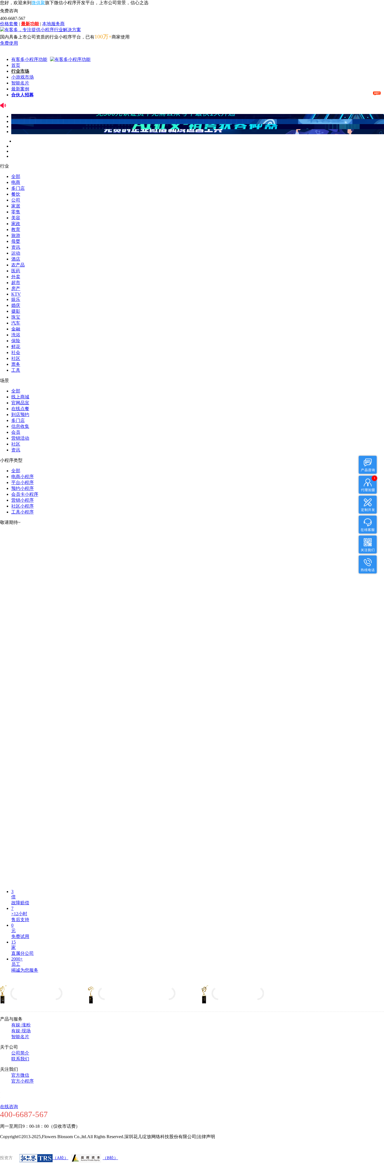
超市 (15, 282)
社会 (15, 352)
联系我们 (20, 1058)
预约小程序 (22, 488)
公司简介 (20, 1053)
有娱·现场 (21, 1030)
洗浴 (15, 334)
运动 (15, 253)
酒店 (15, 259)
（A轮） (60, 1158)
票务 (15, 364)
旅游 (15, 235)
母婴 (15, 241)
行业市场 (20, 71)
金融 (15, 329)
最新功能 (30, 23)
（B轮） (110, 1158)
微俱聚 (38, 2)
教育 (15, 229)
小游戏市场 (22, 77)
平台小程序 (22, 482)
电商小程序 (22, 476)
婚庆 (15, 305)
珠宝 (15, 317)
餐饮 (15, 194)
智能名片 (20, 83)
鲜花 (15, 346)
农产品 (18, 264)
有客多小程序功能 (29, 59)
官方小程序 (22, 1081)
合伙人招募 (22, 94)
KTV (16, 294)
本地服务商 (53, 23)
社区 (15, 358)
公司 (15, 200)
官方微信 (20, 1075)
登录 (4, 49)
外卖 (15, 276)
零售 (15, 211)
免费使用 (9, 43)
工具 (15, 370)
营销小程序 (22, 500)
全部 (15, 176)
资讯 (15, 247)
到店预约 (20, 414)
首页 (15, 65)
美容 (15, 217)
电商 (15, 182)
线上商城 (20, 396)
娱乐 (15, 299)
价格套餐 (9, 23)
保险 (15, 340)
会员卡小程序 (24, 494)
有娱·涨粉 (21, 1024)
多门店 (18, 188)
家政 (15, 223)
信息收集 (20, 426)
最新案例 (20, 88)
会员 (15, 432)
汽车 (15, 323)
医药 (15, 270)
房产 (15, 288)
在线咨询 (9, 1106)
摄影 (15, 311)
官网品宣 (20, 402)
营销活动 (20, 438)
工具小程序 (22, 512)
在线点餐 (20, 408)
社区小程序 (22, 506)
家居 (15, 206)
